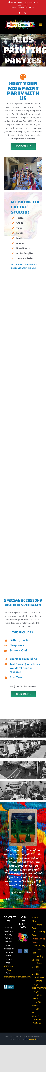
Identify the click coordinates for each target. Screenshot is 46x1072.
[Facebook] (20, 951)
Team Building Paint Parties (39, 949)
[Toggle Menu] (40, 25)
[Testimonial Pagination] (6, 899)
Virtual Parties (37, 1004)
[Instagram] (26, 951)
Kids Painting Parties (38, 940)
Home (35, 917)
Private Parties (37, 926)
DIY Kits (35, 1011)
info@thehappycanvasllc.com (23, 7)
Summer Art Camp (37, 1021)
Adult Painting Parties (38, 933)
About (35, 921)
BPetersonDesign (31, 1039)
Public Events (37, 997)
